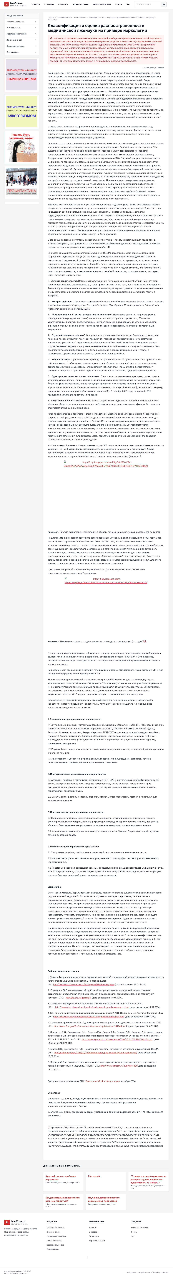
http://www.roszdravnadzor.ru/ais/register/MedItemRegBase (83, 984)
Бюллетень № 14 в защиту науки (103, 1081)
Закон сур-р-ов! (53, 1240)
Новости (36, 4)
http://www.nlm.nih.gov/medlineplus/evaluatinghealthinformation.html (88, 1016)
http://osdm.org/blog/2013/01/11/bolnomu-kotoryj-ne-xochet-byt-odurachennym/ (95, 1052)
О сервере (49, 4)
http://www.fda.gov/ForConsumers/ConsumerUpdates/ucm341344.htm (90, 1026)
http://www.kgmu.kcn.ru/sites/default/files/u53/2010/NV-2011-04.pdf (117, 1039)
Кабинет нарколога (55, 1227)
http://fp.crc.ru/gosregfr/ (78, 997)
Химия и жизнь (53, 1232)
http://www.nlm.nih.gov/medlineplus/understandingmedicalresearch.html (92, 1007)
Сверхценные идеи (64, 18)
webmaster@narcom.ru (19, 1273)
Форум (118, 4)
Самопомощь (52, 1249)
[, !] (21, 147)
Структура (63, 4)
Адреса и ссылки (80, 4)
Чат (128, 4)
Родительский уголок (56, 1236)
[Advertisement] (17, 221)
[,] (21, 182)
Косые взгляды (80, 18)
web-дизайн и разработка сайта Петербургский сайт (148, 1272)
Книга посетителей (102, 4)
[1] (144, 641)
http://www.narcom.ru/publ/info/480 (119, 1065)
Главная (51, 18)
